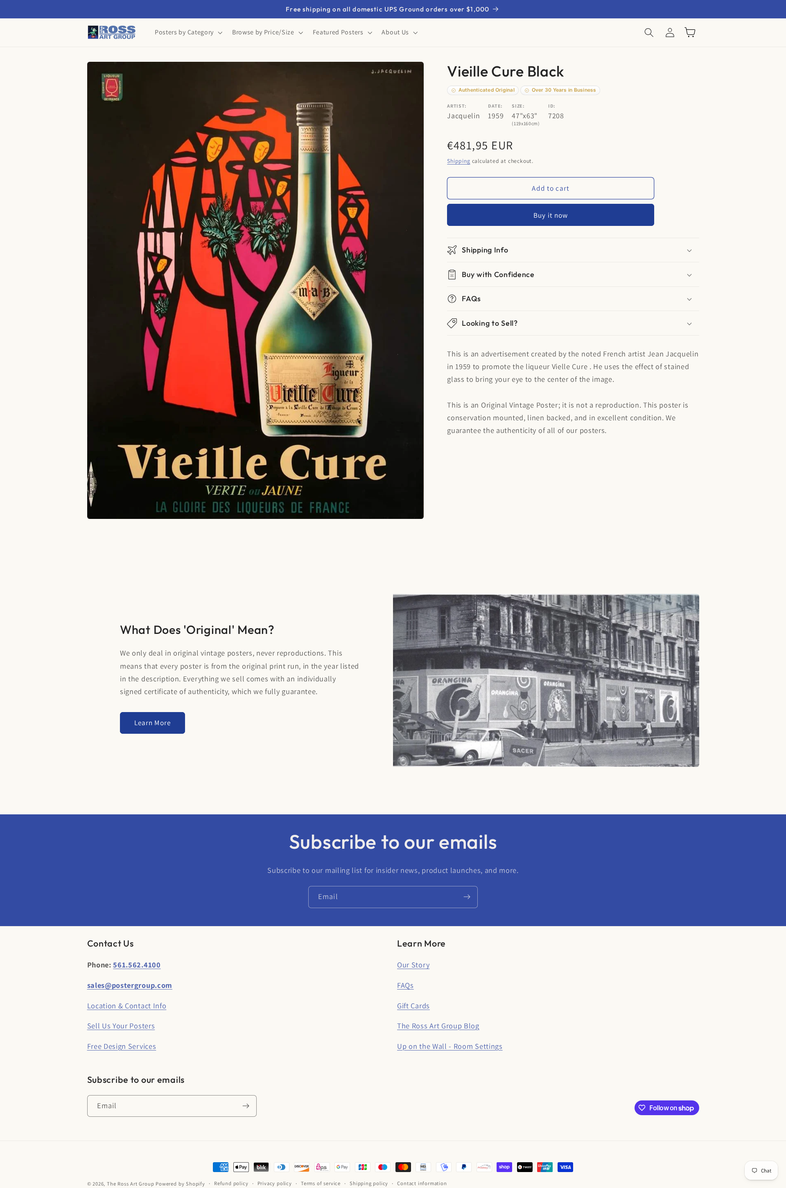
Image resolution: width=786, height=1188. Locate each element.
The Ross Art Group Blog (438, 1025)
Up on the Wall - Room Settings (450, 1046)
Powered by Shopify (180, 1183)
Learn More (152, 722)
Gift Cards (413, 1005)
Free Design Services (121, 1046)
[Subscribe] (466, 897)
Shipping (458, 161)
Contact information (422, 1183)
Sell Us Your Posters (121, 1025)
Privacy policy (274, 1183)
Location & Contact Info (127, 1005)
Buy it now (550, 215)
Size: (518, 106)
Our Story (413, 964)
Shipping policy (369, 1183)
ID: (552, 106)
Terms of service (321, 1183)
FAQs (405, 985)
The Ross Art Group (130, 1183)
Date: (495, 106)
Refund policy (231, 1183)
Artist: (457, 106)
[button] (187, 32)
